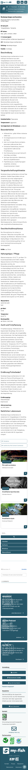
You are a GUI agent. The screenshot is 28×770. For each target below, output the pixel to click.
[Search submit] (14, 536)
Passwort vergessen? (8, 686)
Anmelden (24, 569)
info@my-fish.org (14, 732)
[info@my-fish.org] (14, 728)
